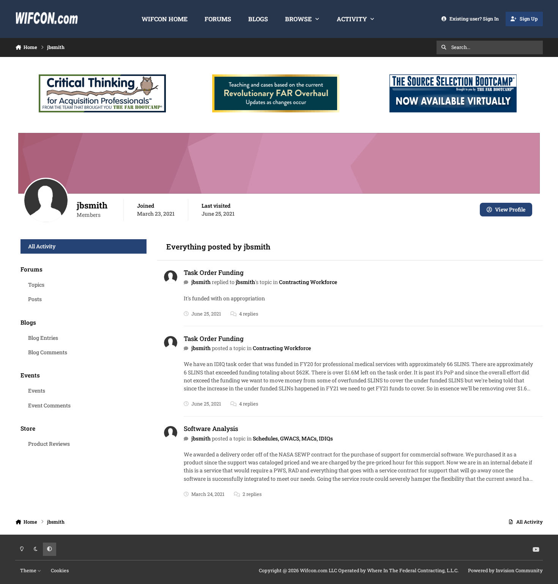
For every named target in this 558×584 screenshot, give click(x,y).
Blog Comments (47, 352)
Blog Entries (43, 337)
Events (36, 390)
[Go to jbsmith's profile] (170, 277)
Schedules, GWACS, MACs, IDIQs (293, 438)
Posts (35, 299)
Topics (36, 284)
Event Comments (49, 405)
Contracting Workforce (308, 282)
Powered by (505, 570)
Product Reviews (49, 443)
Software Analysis (211, 428)
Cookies (60, 570)
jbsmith (201, 282)
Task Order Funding (214, 272)
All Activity (42, 246)
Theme (29, 570)
